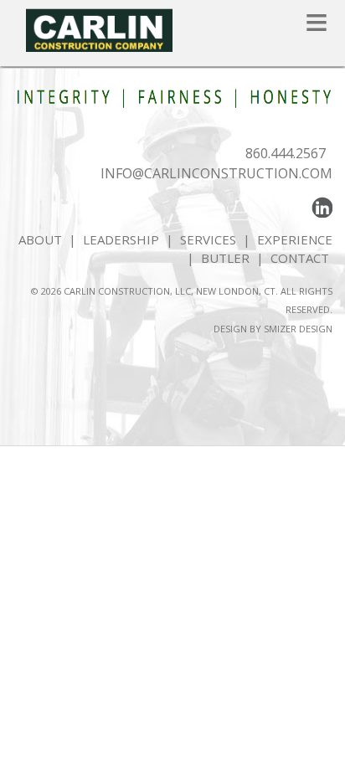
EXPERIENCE (294, 239)
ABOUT (40, 239)
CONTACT (301, 257)
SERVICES (208, 239)
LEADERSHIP (121, 239)
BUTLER (225, 257)
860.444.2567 (285, 153)
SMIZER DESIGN (298, 328)
